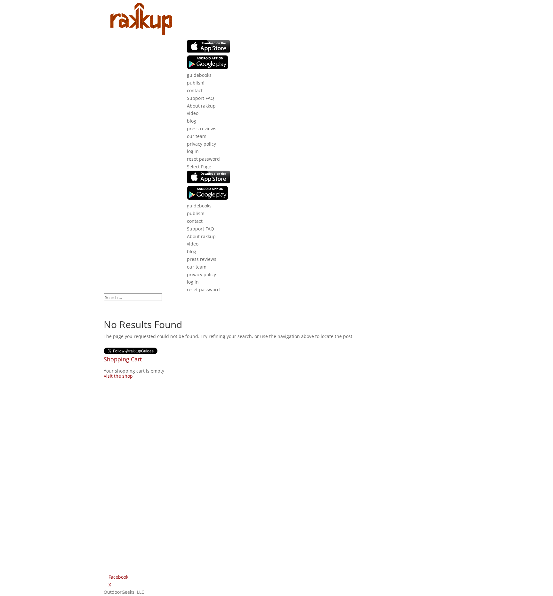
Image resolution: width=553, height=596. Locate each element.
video (192, 113)
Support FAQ (200, 98)
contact (195, 90)
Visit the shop (118, 376)
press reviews (201, 128)
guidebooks (199, 75)
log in (193, 151)
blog (191, 121)
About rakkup (201, 106)
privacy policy (201, 144)
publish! (195, 83)
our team (196, 136)
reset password (203, 159)
